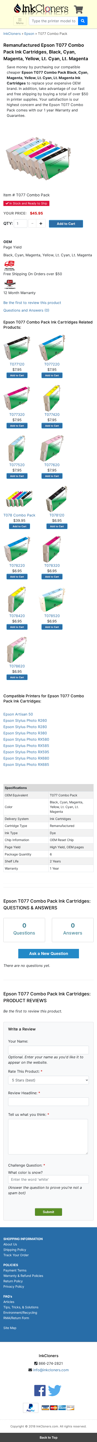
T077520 (17, 465)
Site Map (9, 1328)
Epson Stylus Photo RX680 (26, 758)
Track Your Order (16, 1255)
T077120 (17, 364)
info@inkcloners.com (51, 1370)
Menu (19, 23)
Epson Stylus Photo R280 (25, 726)
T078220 (17, 565)
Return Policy (13, 1281)
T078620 (17, 666)
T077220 (52, 364)
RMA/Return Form (16, 1318)
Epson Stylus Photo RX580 (26, 739)
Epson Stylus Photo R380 (25, 733)
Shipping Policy (14, 1250)
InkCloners (12, 33)
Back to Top (49, 1437)
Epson (29, 33)
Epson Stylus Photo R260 (25, 720)
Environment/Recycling (20, 1312)
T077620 (52, 465)
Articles (8, 1302)
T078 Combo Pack (19, 515)
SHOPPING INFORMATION (23, 1239)
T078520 (52, 616)
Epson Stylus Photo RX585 (26, 745)
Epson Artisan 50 (18, 714)
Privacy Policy (13, 1286)
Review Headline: (22, 1093)
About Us (10, 1244)
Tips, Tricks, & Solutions (20, 1307)
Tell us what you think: (27, 1114)
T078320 (52, 565)
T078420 (17, 616)
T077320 (17, 414)
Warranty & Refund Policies (23, 1276)
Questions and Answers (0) (26, 310)
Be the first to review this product (32, 302)
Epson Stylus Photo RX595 (26, 752)
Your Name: (18, 1041)
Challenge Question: (25, 1165)
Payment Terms (14, 1270)
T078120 (56, 515)
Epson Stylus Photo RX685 (26, 764)
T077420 (52, 414)
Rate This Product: (23, 1071)
